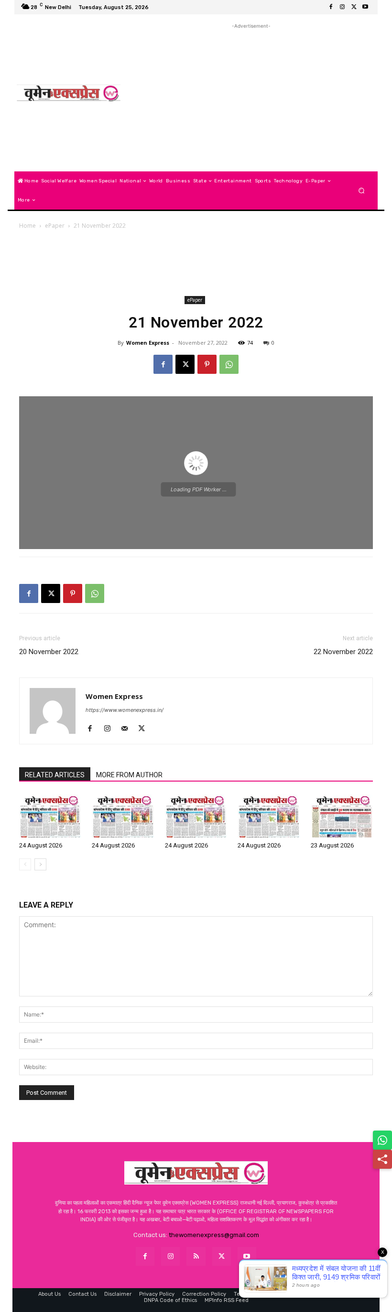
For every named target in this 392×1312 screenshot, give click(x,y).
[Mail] (128, 729)
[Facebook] (331, 7)
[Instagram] (342, 7)
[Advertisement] (251, 98)
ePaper (55, 226)
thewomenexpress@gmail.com (214, 1234)
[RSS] (195, 1256)
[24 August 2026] (50, 815)
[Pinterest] (207, 364)
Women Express (147, 342)
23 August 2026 (332, 845)
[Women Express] (68, 93)
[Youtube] (365, 7)
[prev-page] (25, 864)
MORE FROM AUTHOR (129, 775)
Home (27, 226)
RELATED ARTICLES (55, 775)
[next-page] (40, 864)
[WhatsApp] (229, 364)
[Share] (382, 1159)
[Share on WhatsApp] (382, 1140)
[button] (361, 190)
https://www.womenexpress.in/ (124, 710)
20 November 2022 (48, 651)
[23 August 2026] (342, 815)
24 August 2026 (40, 845)
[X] (353, 7)
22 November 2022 (343, 651)
